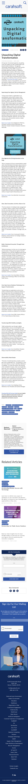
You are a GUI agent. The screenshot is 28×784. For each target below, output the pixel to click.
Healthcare (14, 703)
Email (14, 563)
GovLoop (20, 408)
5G (14, 30)
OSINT (14, 42)
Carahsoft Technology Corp (13, 780)
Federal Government (14, 16)
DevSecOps (14, 31)
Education (14, 700)
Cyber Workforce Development (14, 46)
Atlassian (4, 406)
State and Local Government (14, 14)
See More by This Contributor (14, 452)
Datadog (17, 406)
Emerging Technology (14, 40)
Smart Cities (14, 53)
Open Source (14, 22)
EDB (15, 408)
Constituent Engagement (14, 17)
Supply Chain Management (14, 44)
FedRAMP (14, 28)
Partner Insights (14, 766)
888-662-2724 (14, 690)
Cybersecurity (14, 19)
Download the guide (12, 79)
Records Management (14, 47)
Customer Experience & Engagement (14, 26)
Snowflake (4, 412)
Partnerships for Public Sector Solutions (14, 526)
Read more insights (6, 123)
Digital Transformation (7, 408)
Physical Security (14, 55)
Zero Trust (14, 33)
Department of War (14, 705)
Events (14, 49)
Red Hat (18, 410)
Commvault (10, 406)
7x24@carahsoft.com (14, 688)
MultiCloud (14, 21)
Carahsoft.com (14, 768)
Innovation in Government (8, 410)
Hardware (14, 58)
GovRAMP (14, 35)
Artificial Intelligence (14, 24)
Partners (14, 39)
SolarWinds (11, 412)
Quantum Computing (14, 37)
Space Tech (14, 56)
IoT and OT (14, 51)
